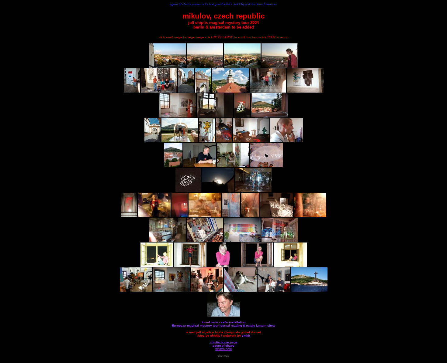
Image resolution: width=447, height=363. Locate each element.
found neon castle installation (223, 322)
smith (246, 335)
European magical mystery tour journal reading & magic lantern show (223, 325)
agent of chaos (223, 345)
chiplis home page (223, 342)
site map (224, 355)
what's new (223, 349)
